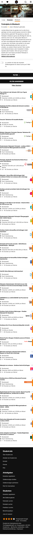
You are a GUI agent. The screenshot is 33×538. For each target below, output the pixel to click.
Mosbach (17, 20)
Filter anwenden (16, 81)
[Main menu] (2, 2)
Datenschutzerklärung (9, 529)
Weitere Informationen (8, 56)
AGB (27, 527)
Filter (15, 75)
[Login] (30, 2)
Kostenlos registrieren (9, 476)
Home (3, 20)
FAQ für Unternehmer (9, 486)
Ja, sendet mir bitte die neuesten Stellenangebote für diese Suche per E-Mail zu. (17, 64)
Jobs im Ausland (7, 514)
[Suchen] (26, 2)
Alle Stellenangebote (8, 497)
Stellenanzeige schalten (9, 479)
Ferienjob (10, 20)
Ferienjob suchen (7, 504)
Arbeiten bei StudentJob (10, 458)
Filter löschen (16, 85)
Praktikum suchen (8, 507)
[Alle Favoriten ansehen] (7, 2)
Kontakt (5, 461)
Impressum (20, 529)
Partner (5, 464)
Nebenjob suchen (8, 501)
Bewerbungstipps (8, 511)
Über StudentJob (8, 454)
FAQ (4, 468)
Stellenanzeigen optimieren (10, 482)
